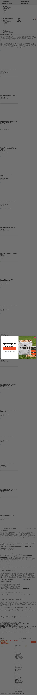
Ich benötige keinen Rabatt (10, 351)
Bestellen (10, 348)
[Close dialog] (35, 337)
